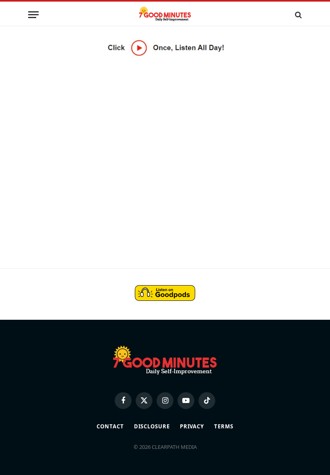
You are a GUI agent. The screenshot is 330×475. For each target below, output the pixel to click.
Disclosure (152, 426)
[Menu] (33, 15)
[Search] (297, 15)
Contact (110, 426)
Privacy (192, 426)
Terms (223, 426)
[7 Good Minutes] (165, 15)
